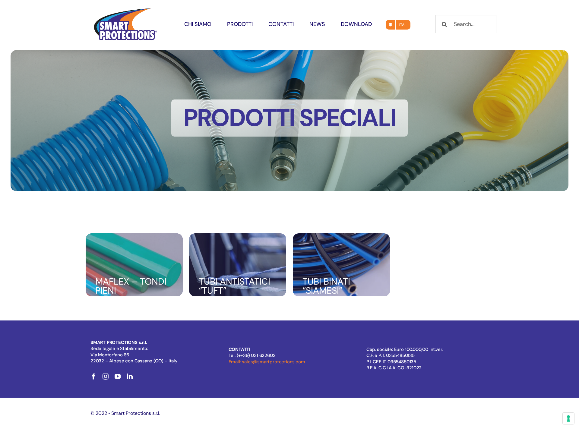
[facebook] (93, 377)
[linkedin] (130, 377)
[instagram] (106, 377)
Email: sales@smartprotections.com (267, 362)
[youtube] (118, 377)
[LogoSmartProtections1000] (125, 8)
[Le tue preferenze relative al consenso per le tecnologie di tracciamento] (568, 418)
